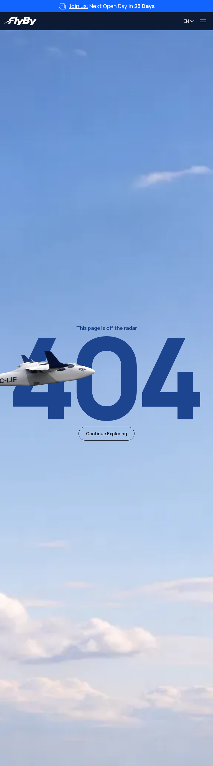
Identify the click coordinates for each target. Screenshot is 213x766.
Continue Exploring (106, 434)
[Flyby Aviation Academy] (20, 21)
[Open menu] (203, 21)
